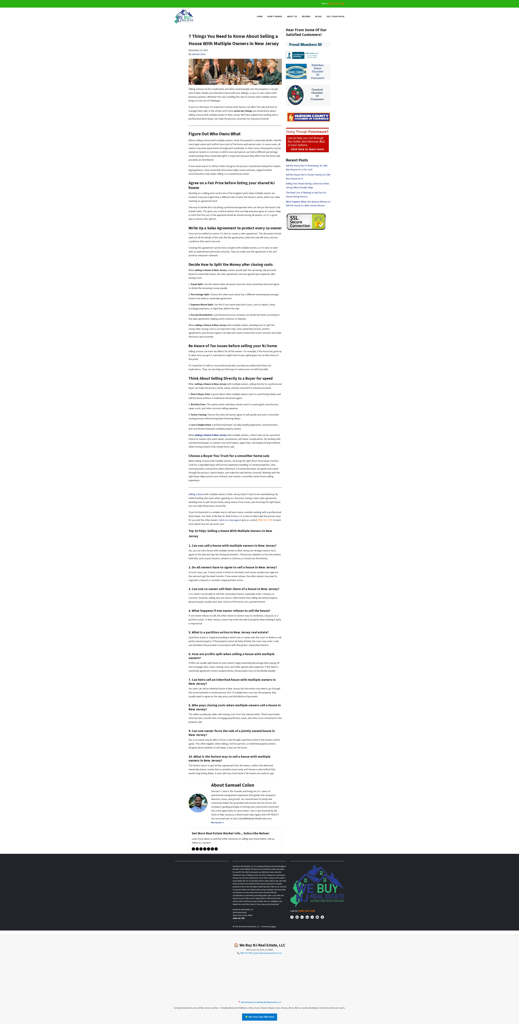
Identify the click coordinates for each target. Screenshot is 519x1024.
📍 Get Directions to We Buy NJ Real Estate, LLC (259, 1002)
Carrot (273, 926)
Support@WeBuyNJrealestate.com (248, 921)
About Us (292, 16)
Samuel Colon (198, 54)
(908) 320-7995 (336, 3)
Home (260, 16)
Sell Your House (336, 16)
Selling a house (196, 494)
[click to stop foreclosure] (307, 140)
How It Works (274, 16)
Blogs (318, 16)
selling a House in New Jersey (211, 435)
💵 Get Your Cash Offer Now (259, 1017)
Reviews (306, 16)
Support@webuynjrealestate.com (267, 953)
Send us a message (228, 520)
